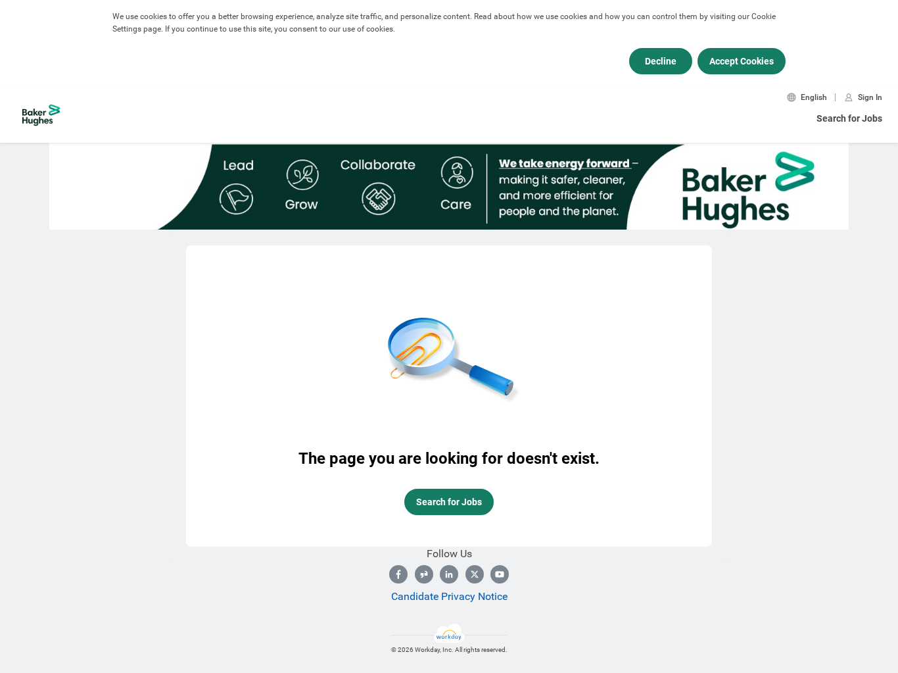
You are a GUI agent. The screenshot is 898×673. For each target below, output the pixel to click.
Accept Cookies (741, 61)
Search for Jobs (849, 118)
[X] (474, 574)
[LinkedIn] (449, 574)
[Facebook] (398, 574)
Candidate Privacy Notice (449, 596)
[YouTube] (499, 574)
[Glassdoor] (424, 574)
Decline (660, 61)
